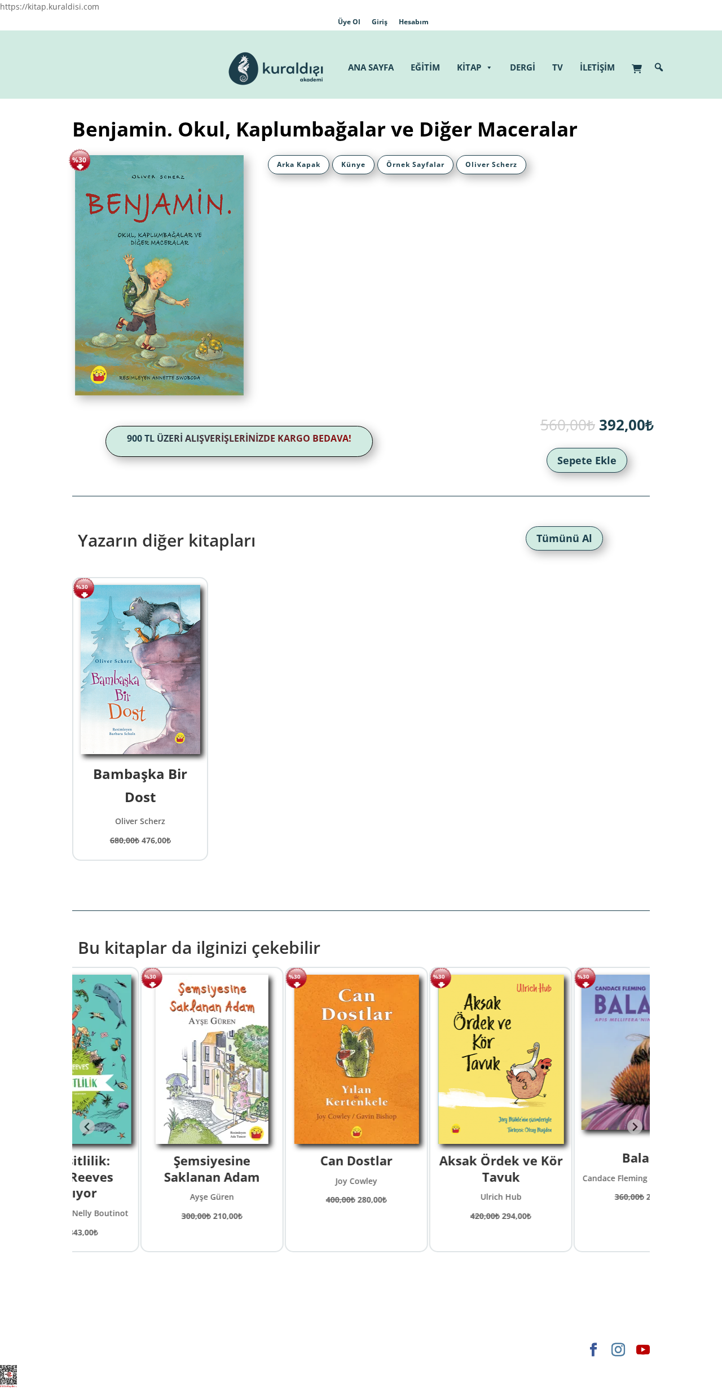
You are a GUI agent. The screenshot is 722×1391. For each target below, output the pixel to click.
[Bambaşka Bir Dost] (140, 669)
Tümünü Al (564, 538)
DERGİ (522, 67)
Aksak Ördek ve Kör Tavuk (433, 1168)
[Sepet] (640, 62)
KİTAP (469, 67)
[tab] (298, 164)
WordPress (249, 1349)
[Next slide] (634, 1126)
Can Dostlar (289, 1160)
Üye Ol (349, 22)
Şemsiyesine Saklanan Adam (144, 1168)
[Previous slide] (87, 1126)
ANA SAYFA (371, 67)
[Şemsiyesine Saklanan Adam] (144, 1059)
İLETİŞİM (597, 67)
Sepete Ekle (587, 460)
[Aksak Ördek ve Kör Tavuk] (433, 1059)
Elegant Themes (103, 1349)
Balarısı (577, 1157)
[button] (659, 67)
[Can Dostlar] (289, 1059)
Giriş (380, 22)
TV (557, 67)
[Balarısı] (577, 1058)
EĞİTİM (425, 67)
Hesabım (414, 22)
